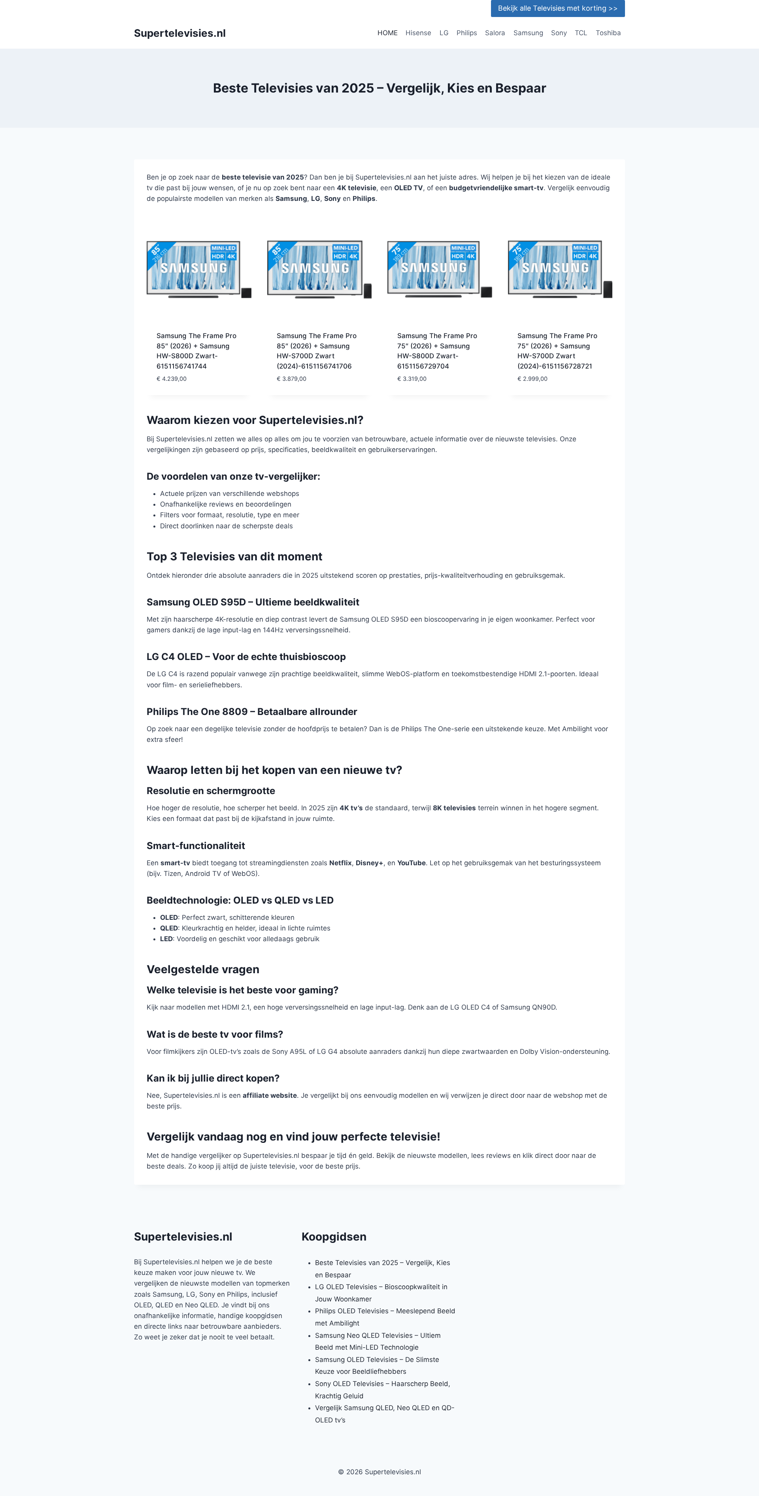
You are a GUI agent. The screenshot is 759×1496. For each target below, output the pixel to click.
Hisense (418, 33)
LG (444, 33)
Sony (559, 33)
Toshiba (608, 33)
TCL (581, 33)
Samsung (528, 33)
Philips (467, 33)
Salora (495, 33)
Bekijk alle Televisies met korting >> (558, 8)
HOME (388, 33)
